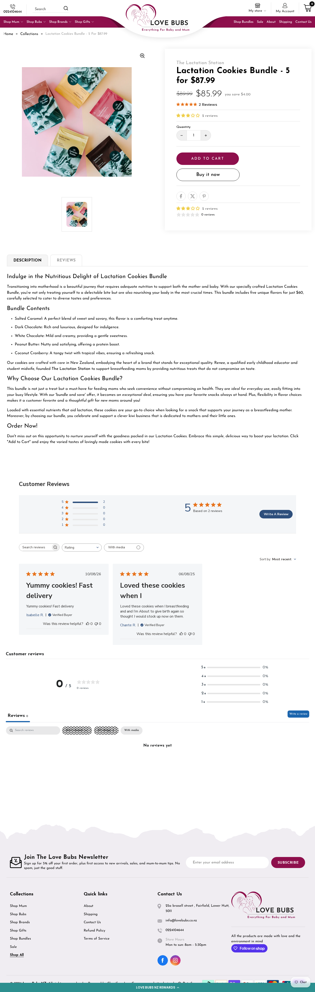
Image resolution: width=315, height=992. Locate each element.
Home (8, 34)
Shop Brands (20, 922)
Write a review (298, 714)
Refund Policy (94, 930)
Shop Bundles (20, 938)
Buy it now (208, 174)
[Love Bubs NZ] (157, 17)
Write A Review (276, 514)
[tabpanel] (157, 761)
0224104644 (12, 12)
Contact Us (92, 922)
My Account (285, 11)
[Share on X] (192, 196)
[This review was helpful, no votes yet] (87, 623)
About (88, 906)
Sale (13, 947)
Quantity (183, 127)
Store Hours (175, 939)
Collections (29, 34)
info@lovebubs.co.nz (181, 920)
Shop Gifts (18, 930)
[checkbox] (132, 730)
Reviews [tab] (18, 715)
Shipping (91, 914)
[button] (157, 987)
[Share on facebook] (181, 196)
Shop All (17, 955)
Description (27, 260)
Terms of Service (97, 938)
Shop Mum (18, 906)
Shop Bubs (18, 914)
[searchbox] (35, 547)
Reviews (66, 260)
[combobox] (82, 547)
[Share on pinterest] (204, 196)
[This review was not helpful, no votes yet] (96, 623)
